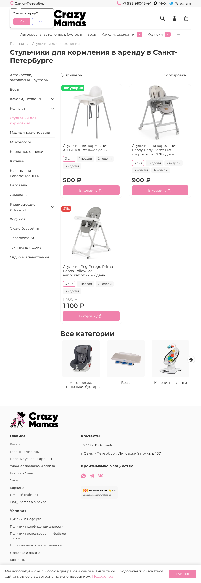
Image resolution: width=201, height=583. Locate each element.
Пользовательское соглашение (36, 545)
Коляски (155, 34)
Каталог (16, 444)
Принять (182, 574)
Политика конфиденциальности (36, 526)
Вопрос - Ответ (22, 473)
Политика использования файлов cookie (38, 536)
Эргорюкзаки (22, 238)
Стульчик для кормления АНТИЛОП (85, 147)
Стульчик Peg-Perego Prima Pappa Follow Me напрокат (88, 270)
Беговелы (19, 185)
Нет (41, 21)
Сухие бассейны (24, 228)
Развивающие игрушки (23, 207)
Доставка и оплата (25, 553)
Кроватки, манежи (26, 151)
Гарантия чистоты (24, 451)
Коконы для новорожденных (24, 173)
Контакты (17, 560)
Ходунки (17, 219)
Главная (17, 43)
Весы (92, 34)
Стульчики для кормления (23, 120)
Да (22, 21)
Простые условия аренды (31, 459)
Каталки (17, 161)
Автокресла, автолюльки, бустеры (51, 34)
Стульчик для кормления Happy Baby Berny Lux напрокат (154, 149)
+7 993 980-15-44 (96, 445)
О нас (14, 480)
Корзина (17, 488)
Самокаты (18, 195)
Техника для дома (25, 247)
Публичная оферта (25, 519)
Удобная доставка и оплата (32, 466)
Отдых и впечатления (29, 257)
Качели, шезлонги (118, 34)
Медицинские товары (30, 132)
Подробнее (102, 576)
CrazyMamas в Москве (28, 502)
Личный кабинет (24, 495)
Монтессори (21, 142)
